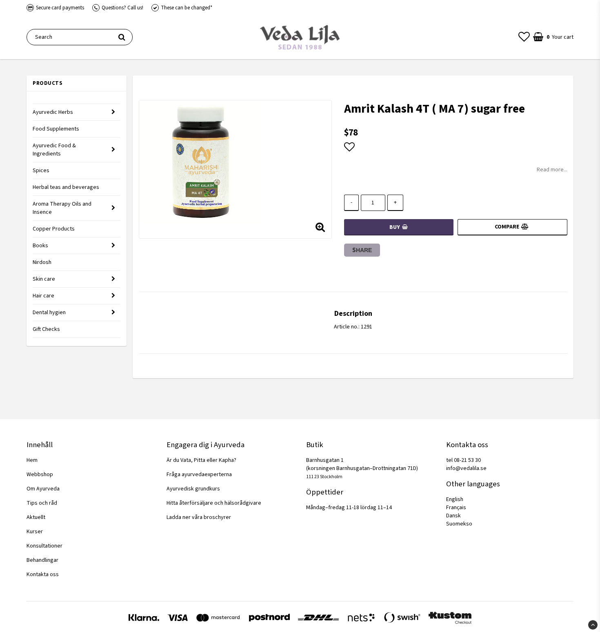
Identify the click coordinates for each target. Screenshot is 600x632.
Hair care (43, 296)
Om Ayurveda (43, 489)
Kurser (35, 532)
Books (40, 246)
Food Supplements (56, 129)
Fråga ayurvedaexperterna (199, 474)
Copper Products (54, 229)
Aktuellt (36, 517)
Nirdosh (42, 262)
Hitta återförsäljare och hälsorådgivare (214, 503)
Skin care (44, 279)
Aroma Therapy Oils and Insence (62, 208)
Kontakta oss (43, 574)
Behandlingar (42, 560)
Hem (32, 460)
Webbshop (40, 474)
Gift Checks (46, 329)
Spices (41, 170)
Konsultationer (44, 546)
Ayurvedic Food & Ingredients (54, 150)
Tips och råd (42, 503)
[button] (524, 37)
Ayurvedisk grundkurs (193, 489)
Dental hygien (49, 312)
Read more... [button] (552, 170)
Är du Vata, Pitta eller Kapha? (201, 460)
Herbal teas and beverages (66, 187)
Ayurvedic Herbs (53, 112)
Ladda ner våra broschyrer (199, 517)
